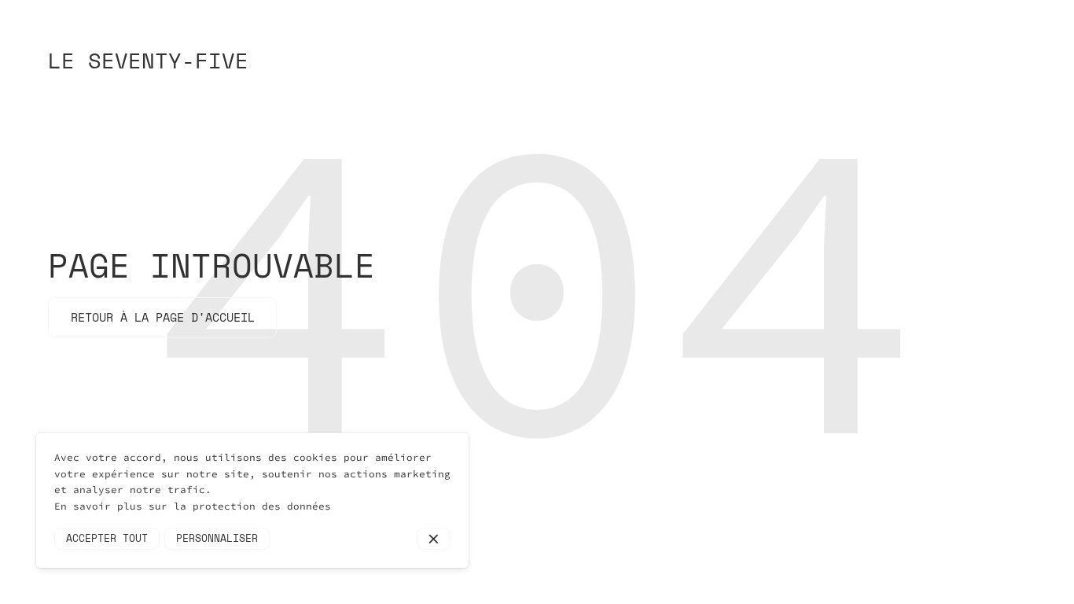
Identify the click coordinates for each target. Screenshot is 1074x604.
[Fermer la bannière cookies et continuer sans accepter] (434, 539)
